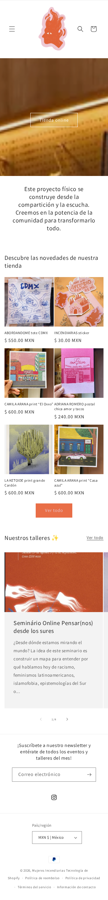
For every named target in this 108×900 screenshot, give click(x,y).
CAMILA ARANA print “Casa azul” (76, 482)
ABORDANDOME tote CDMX (26, 332)
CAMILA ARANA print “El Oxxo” (28, 404)
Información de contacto (76, 887)
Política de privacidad (82, 878)
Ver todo (54, 510)
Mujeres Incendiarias (48, 870)
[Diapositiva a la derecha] (67, 719)
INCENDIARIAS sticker (71, 332)
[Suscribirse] (89, 775)
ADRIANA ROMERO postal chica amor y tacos (74, 406)
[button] (12, 29)
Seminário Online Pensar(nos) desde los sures (53, 626)
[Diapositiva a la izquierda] (40, 719)
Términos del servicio (34, 887)
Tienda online (54, 120)
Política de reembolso (42, 878)
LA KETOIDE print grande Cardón (24, 482)
